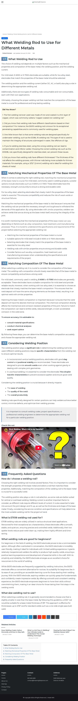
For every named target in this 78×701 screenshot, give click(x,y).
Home (4, 34)
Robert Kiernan (7, 53)
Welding (10, 34)
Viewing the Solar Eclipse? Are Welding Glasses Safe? (64, 631)
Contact (4, 690)
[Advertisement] (39, 18)
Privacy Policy (5, 687)
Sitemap (4, 684)
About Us (4, 681)
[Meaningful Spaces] (39, 2)
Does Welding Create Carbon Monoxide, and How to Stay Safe (12, 631)
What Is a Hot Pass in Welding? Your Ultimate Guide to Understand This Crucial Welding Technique (38, 633)
